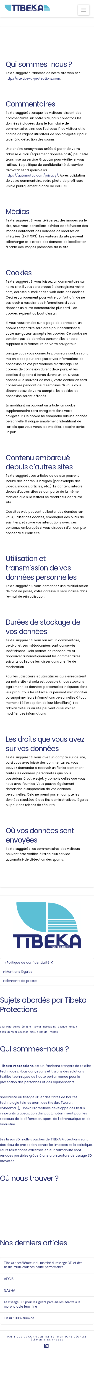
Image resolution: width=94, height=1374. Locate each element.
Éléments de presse (21, 980)
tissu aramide (38, 1032)
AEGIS (8, 1279)
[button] (83, 10)
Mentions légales (18, 971)
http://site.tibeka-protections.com (33, 78)
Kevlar (37, 1026)
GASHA (9, 1290)
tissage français (68, 1026)
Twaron (53, 1032)
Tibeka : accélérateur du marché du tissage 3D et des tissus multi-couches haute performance (43, 1265)
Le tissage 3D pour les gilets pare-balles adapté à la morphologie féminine (42, 1304)
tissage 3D (49, 1026)
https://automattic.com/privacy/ (32, 175)
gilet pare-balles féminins (15, 1026)
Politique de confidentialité (28, 962)
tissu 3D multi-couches (14, 1032)
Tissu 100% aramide (19, 1318)
